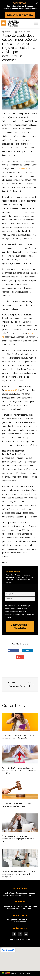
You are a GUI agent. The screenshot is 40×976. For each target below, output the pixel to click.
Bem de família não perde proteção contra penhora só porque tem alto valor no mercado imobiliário (19, 770)
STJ (9, 562)
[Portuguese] (3, 973)
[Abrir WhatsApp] (34, 970)
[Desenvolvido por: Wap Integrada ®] (20, 973)
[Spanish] (8, 973)
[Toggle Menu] (36, 24)
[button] (13, 650)
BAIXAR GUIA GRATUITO (20, 15)
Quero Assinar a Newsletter (20, 626)
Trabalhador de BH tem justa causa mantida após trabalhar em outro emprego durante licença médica (19, 838)
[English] (6, 973)
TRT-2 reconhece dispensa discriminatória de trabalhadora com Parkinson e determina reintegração (18, 874)
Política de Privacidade (20, 939)
